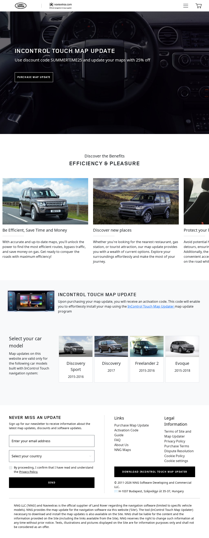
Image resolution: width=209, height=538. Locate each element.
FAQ (117, 440)
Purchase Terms (176, 446)
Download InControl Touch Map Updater (154, 471)
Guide (118, 435)
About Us (121, 445)
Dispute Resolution (179, 451)
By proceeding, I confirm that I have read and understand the (53, 469)
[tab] (76, 359)
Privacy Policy (174, 441)
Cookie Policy (174, 456)
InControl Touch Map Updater (151, 306)
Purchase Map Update (33, 77)
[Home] (40, 6)
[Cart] (198, 6)
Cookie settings (176, 461)
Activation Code (126, 430)
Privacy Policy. (28, 472)
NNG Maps (122, 450)
